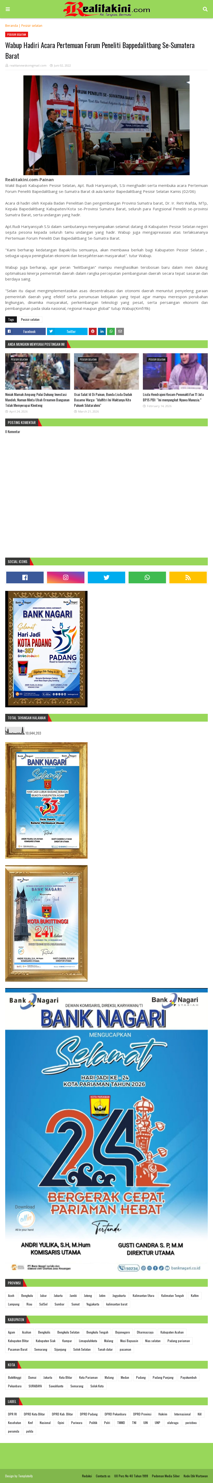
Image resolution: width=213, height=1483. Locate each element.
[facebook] (25, 577)
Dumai (32, 1377)
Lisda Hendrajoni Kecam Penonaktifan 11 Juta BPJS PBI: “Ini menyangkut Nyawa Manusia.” (173, 396)
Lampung (13, 1304)
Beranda (11, 25)
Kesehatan (14, 1422)
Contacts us (103, 1476)
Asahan (26, 1332)
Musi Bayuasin (129, 1340)
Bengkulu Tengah (97, 1332)
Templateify (25, 1476)
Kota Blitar (65, 1377)
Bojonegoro (122, 1332)
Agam (11, 1332)
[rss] (188, 577)
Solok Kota (97, 1386)
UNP (157, 1422)
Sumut (75, 1304)
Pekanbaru (15, 1386)
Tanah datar (105, 1349)
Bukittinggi (14, 1377)
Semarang (40, 1349)
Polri (107, 1422)
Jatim (102, 1295)
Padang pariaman (179, 1340)
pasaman (125, 1349)
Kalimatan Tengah (172, 1295)
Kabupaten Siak (45, 1340)
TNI (134, 1422)
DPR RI (12, 1414)
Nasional (45, 1422)
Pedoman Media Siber (166, 1476)
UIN (145, 1422)
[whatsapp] (147, 577)
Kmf (30, 1422)
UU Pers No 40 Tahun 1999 (131, 1476)
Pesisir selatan (31, 25)
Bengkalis (44, 1332)
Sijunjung (60, 1349)
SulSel (43, 1304)
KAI (200, 1414)
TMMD (121, 1422)
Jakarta (58, 1295)
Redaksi (87, 1476)
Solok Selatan (82, 1349)
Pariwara (76, 1422)
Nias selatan (153, 1340)
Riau (29, 1304)
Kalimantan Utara (143, 1295)
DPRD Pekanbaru (115, 1414)
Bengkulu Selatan (68, 1332)
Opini (61, 1422)
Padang (141, 1377)
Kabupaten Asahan (172, 1332)
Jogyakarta (119, 1295)
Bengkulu (27, 1295)
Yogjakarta (92, 1304)
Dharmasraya (145, 1332)
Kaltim (195, 1295)
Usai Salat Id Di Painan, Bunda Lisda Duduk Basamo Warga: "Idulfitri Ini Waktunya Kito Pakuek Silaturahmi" (103, 399)
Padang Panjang (163, 1377)
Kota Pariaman (88, 1377)
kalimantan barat (116, 1304)
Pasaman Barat (17, 1349)
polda (29, 1431)
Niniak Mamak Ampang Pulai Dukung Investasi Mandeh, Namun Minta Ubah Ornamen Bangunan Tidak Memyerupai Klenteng (37, 399)
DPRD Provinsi (142, 1414)
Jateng (88, 1295)
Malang (108, 1340)
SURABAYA (35, 1386)
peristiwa (191, 1422)
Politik (93, 1422)
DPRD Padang (89, 1414)
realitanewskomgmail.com (28, 65)
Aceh (11, 1295)
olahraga (172, 1422)
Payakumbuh (189, 1377)
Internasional (182, 1414)
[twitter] (106, 577)
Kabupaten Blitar (18, 1340)
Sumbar (59, 1304)
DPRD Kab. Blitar (62, 1414)
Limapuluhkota (88, 1340)
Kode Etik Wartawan (196, 1476)
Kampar (67, 1340)
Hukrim (162, 1414)
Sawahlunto (56, 1386)
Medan (125, 1377)
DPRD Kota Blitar (34, 1414)
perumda (13, 1431)
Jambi (73, 1295)
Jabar (43, 1295)
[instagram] (65, 577)
